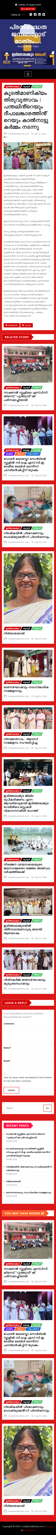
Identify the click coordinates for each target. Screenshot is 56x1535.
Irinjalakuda (13, 325)
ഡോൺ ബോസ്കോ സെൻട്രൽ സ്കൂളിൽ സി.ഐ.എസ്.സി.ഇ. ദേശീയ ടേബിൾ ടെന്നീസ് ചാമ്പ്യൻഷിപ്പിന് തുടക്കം (25, 464)
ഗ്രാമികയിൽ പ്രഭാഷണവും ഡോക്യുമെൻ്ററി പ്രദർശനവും (26, 535)
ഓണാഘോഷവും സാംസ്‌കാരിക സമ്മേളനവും (26, 689)
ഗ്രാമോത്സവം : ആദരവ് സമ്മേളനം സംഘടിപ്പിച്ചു (21, 741)
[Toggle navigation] (28, 74)
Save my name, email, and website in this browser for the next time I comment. (28, 1079)
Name (7, 1047)
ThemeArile (29, 1530)
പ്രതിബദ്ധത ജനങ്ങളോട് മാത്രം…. (28, 34)
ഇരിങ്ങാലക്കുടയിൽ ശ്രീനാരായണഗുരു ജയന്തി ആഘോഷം (23, 929)
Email (7, 1060)
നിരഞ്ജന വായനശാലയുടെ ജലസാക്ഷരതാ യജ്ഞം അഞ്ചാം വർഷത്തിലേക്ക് (27, 868)
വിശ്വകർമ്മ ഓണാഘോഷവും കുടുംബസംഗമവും (25, 981)
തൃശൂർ (27, 325)
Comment (9, 1023)
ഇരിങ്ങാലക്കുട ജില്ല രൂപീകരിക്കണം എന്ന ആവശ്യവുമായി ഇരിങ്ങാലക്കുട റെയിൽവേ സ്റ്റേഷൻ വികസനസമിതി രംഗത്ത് (26, 803)
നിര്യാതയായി (14, 633)
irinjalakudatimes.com (18, 133)
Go (47, 1108)
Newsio (50, 1526)
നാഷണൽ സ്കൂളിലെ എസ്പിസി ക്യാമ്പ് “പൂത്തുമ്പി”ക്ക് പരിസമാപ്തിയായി (26, 396)
